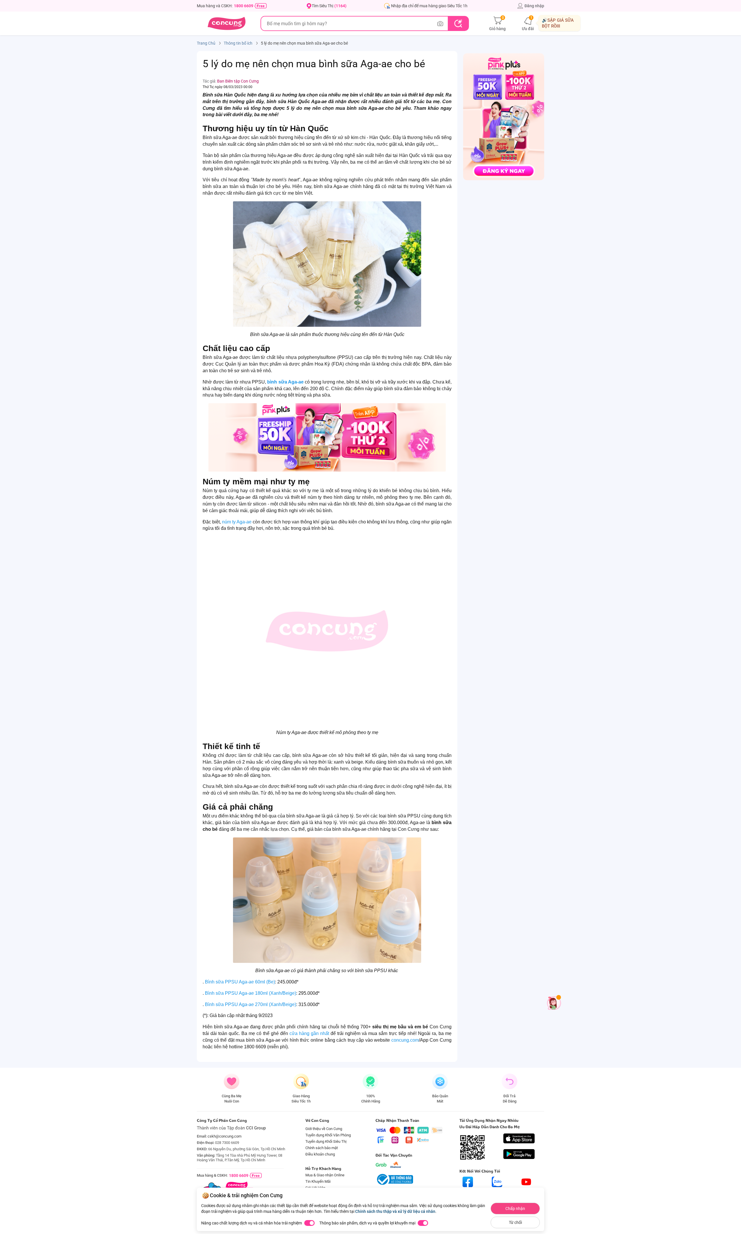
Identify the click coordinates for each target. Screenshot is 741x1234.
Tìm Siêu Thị (329, 5)
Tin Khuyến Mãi (318, 1181)
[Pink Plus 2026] (327, 437)
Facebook (468, 1192)
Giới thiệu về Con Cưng (323, 1129)
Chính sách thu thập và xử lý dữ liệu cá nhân (395, 1211)
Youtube (526, 1192)
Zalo (497, 1192)
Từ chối (515, 1222)
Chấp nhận (515, 1208)
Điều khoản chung (320, 1154)
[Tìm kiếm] (458, 23)
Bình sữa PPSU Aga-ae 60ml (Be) (240, 981)
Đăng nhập (534, 5)
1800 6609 (243, 6)
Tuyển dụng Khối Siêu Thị (325, 1141)
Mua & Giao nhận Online (324, 1175)
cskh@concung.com (224, 1136)
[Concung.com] (226, 23)
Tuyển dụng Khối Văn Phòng (328, 1135)
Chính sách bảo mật (321, 1148)
